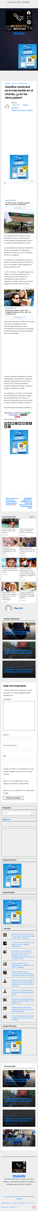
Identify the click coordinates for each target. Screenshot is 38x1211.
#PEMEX (30, 110)
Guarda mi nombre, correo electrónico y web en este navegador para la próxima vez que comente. (18, 771)
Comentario (7, 699)
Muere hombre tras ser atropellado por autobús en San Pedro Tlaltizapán (23, 965)
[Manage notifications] (33, 1207)
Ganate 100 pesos (6, 1203)
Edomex (7, 629)
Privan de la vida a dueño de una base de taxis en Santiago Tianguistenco (23, 944)
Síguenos (6, 819)
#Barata (25, 105)
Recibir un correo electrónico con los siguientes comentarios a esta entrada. (16, 782)
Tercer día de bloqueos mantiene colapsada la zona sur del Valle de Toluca (23, 1018)
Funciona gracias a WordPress (12, 1196)
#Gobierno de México (18, 110)
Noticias (14, 83)
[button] (32, 73)
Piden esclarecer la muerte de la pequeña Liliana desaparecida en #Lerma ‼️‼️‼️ (12, 502)
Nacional (7, 83)
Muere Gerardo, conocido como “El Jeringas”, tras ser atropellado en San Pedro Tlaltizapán (23, 936)
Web (4, 756)
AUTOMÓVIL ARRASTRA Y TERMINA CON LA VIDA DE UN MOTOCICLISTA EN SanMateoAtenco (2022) (26, 503)
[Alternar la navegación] (35, 73)
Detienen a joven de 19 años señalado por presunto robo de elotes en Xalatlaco (18, 671)
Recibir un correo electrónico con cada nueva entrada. (18, 792)
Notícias (19, 629)
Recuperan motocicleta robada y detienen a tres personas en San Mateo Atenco (23, 1001)
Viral (27, 1203)
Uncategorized (22, 83)
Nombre (6, 735)
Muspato (19, 33)
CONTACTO (13, 1207)
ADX (15, 103)
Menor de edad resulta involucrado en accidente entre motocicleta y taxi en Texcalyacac (23, 973)
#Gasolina (14, 108)
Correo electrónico (10, 745)
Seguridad (21, 1203)
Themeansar (19, 1198)
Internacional (5, 1207)
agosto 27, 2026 (11, 1084)
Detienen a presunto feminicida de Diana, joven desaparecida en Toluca (23, 992)
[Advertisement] (19, 135)
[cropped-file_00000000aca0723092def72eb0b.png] (19, 188)
